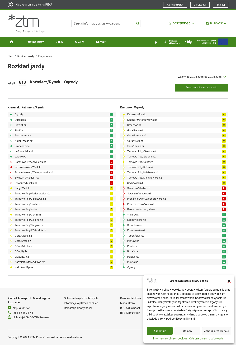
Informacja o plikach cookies (170, 338)
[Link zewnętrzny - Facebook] (156, 42)
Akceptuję (160, 331)
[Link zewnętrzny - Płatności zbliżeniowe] (171, 42)
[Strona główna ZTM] (26, 23)
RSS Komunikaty (130, 312)
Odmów (187, 331)
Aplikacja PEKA (175, 4)
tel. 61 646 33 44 (23, 312)
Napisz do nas (21, 308)
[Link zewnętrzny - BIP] (188, 42)
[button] (229, 280)
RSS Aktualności (130, 308)
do (200, 76)
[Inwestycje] (212, 42)
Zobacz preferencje (216, 331)
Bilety (59, 42)
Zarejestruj (200, 4)
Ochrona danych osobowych (206, 338)
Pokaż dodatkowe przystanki (201, 87)
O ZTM (79, 42)
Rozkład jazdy (35, 42)
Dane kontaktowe (130, 298)
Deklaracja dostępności (78, 308)
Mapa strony (127, 303)
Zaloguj (221, 4)
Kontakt (101, 42)
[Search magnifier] (137, 23)
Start (10, 56)
